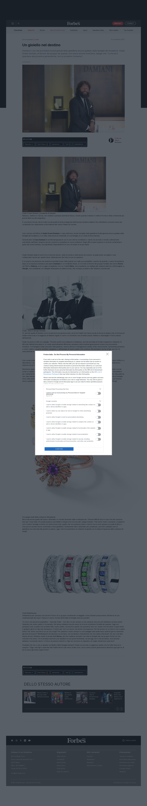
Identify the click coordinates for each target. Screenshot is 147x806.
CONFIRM (59, 449)
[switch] (98, 393)
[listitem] (73, 389)
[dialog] (73, 403)
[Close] (108, 355)
